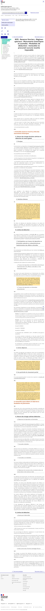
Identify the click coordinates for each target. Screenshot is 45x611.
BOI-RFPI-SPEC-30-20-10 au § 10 (25, 69)
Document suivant (39, 36)
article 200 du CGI (33, 563)
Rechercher (26, 13)
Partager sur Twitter (2, 34)
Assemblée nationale (26, 576)
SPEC (16, 15)
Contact (2, 578)
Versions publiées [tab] (5, 25)
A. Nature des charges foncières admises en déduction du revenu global (6, 47)
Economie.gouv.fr (25, 586)
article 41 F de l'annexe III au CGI (36, 146)
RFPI (13, 15)
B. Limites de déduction (5, 52)
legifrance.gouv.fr (20, 603)
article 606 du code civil (24, 95)
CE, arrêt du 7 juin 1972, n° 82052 (23, 218)
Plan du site (20, 607)
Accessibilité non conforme (5, 607)
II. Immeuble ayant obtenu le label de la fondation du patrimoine (6, 56)
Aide (1, 576)
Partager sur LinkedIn (5, 34)
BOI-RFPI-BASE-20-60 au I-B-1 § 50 (27, 178)
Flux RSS (13, 576)
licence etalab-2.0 (23, 609)
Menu (43, 1)
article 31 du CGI (30, 151)
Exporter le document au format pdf (2, 28)
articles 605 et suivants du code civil (32, 91)
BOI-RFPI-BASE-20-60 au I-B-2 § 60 (28, 186)
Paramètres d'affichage (38, 607)
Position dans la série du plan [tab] (7, 22)
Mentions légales (14, 607)
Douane (24, 583)
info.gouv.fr (3, 603)
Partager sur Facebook (8, 31)
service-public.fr (11, 603)
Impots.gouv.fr (25, 588)
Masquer (5, 37)
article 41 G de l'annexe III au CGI (31, 59)
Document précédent (18, 36)
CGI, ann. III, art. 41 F (36, 359)
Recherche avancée (35, 12)
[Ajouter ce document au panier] (5, 28)
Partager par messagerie (8, 34)
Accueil (2, 15)
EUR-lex (24, 585)
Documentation (14, 580)
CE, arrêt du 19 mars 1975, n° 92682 (27, 399)
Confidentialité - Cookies (28, 607)
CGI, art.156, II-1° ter (19, 61)
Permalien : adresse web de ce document (2, 31)
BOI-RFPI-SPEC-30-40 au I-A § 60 (20, 311)
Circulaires (24, 581)
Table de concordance (15, 578)
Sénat (24, 590)
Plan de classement (8, 15)
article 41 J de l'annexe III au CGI (32, 238)
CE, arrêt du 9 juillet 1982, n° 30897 (24, 284)
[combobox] (13, 13)
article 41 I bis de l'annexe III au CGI (30, 424)
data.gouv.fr (28, 603)
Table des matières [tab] (5, 20)
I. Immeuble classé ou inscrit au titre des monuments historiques (6, 41)
